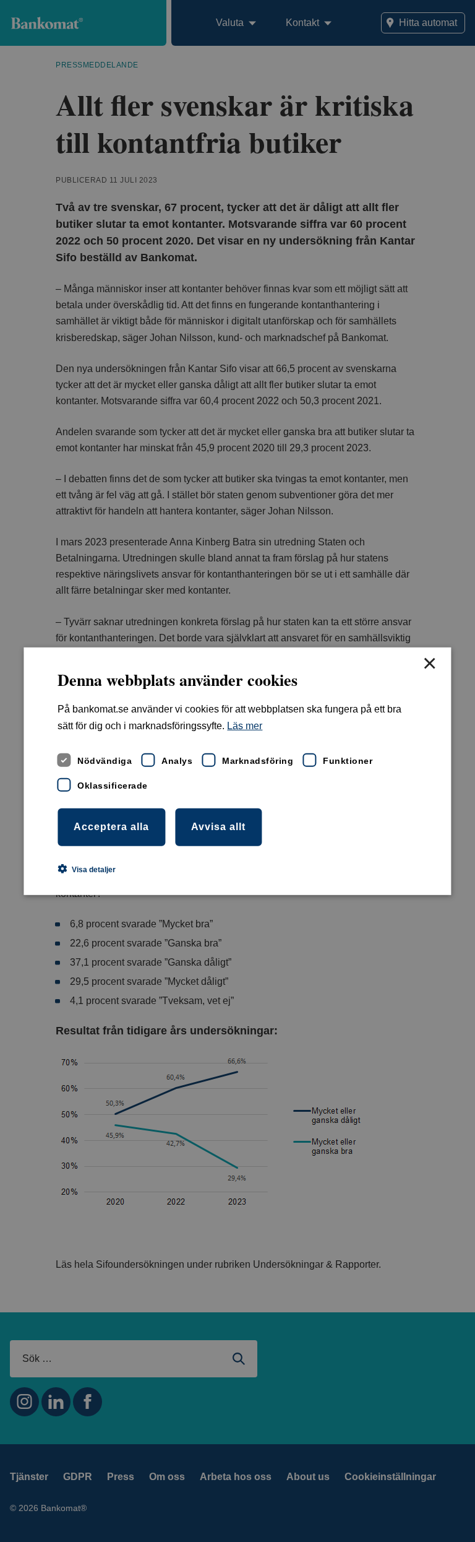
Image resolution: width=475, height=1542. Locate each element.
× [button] (429, 663)
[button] (87, 869)
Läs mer (244, 726)
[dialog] (237, 770)
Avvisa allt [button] (218, 826)
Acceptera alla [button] (111, 826)
